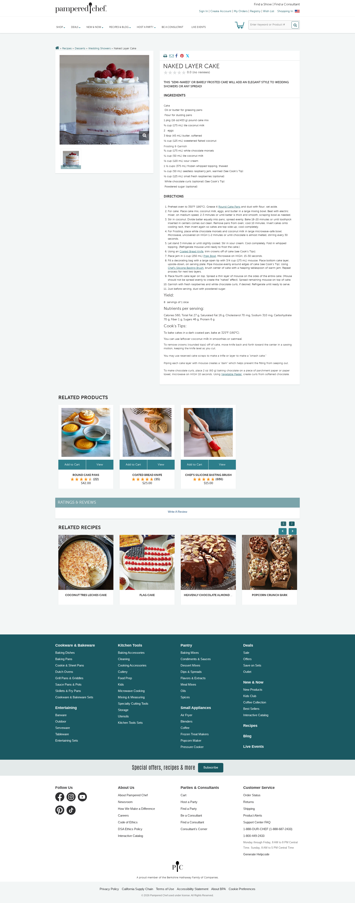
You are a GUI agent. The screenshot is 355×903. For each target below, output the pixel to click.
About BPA (218, 889)
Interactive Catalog (255, 715)
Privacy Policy (109, 889)
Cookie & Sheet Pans (69, 665)
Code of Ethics (128, 822)
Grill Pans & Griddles (69, 678)
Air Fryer (186, 715)
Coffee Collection (254, 702)
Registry (255, 11)
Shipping (249, 808)
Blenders (186, 721)
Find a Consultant (192, 822)
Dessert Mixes (190, 665)
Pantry (186, 645)
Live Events (198, 27)
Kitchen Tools (130, 645)
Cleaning (124, 659)
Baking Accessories (131, 652)
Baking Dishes (65, 652)
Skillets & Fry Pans (68, 691)
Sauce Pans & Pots (68, 684)
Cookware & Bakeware (75, 645)
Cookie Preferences (242, 889)
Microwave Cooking (131, 691)
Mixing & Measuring (131, 697)
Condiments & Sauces (196, 659)
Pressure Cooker (192, 747)
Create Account (220, 11)
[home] (177, 866)
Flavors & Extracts (193, 678)
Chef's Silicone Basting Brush (208, 475)
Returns (248, 802)
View (100, 464)
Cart (183, 795)
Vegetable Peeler (231, 374)
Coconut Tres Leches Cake (86, 595)
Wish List (268, 11)
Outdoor (60, 721)
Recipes (67, 48)
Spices (185, 697)
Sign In (203, 11)
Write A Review (177, 511)
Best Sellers (251, 708)
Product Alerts (252, 815)
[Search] (295, 25)
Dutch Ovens (64, 671)
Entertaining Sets (66, 740)
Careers (123, 815)
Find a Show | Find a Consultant (277, 4)
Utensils (123, 716)
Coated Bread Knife (191, 251)
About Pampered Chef (133, 795)
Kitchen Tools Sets (130, 722)
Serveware (62, 728)
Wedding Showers (99, 48)
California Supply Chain (137, 889)
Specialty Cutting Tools (133, 703)
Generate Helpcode (256, 854)
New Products (252, 689)
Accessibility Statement (192, 889)
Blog (247, 736)
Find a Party (189, 808)
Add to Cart (72, 464)
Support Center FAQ (257, 822)
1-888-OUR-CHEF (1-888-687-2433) (267, 829)
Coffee (185, 728)
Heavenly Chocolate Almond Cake (211, 595)
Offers (247, 659)
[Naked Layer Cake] (104, 100)
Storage (123, 710)
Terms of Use (165, 889)
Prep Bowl (209, 256)
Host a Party (189, 802)
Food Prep (125, 678)
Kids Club (249, 696)
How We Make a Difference (136, 808)
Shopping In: (285, 11)
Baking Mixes (190, 652)
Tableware (62, 734)
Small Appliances (196, 708)
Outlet (247, 671)
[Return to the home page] (57, 48)
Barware (61, 715)
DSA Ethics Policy (130, 829)
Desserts (80, 48)
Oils (183, 691)
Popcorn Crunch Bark (269, 595)
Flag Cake (147, 595)
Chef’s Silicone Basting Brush (186, 268)
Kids (121, 684)
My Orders (241, 11)
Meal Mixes (188, 684)
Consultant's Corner (194, 829)
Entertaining (66, 708)
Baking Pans (63, 659)
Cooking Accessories (132, 665)
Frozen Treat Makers (195, 734)
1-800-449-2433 (253, 836)
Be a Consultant (172, 27)
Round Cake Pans (229, 207)
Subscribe (210, 768)
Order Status (251, 795)
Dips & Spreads (191, 671)
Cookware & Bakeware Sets (74, 697)
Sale (246, 652)
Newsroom (125, 802)
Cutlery (123, 671)
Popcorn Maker (191, 740)
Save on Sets (252, 665)
